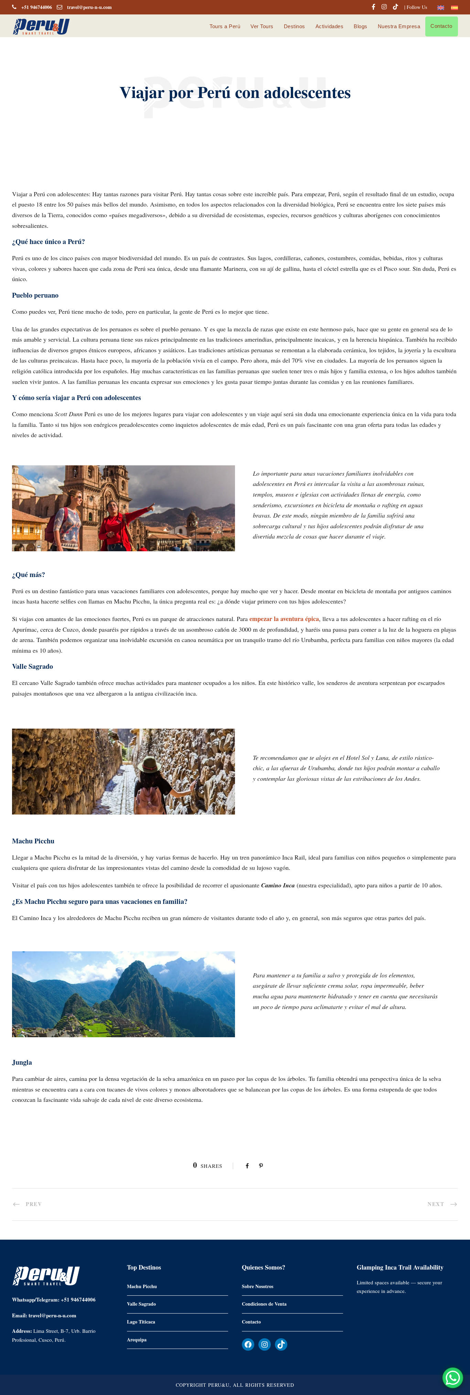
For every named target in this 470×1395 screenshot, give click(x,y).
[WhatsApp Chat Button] (452, 1378)
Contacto (441, 26)
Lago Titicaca (141, 1321)
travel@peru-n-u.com (89, 7)
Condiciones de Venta (264, 1303)
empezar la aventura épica (284, 618)
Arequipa (137, 1339)
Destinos (294, 26)
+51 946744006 (36, 7)
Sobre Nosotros (257, 1285)
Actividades (330, 26)
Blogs (360, 26)
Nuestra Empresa (399, 26)
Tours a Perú (225, 26)
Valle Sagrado (141, 1303)
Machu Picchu (142, 1285)
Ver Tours (262, 26)
